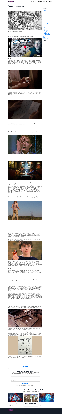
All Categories (45, 9)
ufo (43, 36)
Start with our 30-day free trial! (30, 360)
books (44, 14)
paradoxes (44, 26)
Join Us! (25, 366)
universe (44, 37)
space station (45, 31)
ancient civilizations (46, 11)
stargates (44, 32)
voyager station (45, 38)
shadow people (45, 30)
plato (44, 27)
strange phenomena (46, 33)
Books (41, 1)
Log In (52, 1)
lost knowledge (45, 23)
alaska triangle (45, 10)
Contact (49, 1)
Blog (35, 1)
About (46, 1)
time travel (45, 35)
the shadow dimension (46, 34)
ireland (44, 22)
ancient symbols (45, 13)
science (44, 29)
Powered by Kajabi (51, 412)
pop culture (45, 28)
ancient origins (45, 12)
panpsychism (45, 25)
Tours (44, 1)
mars (44, 24)
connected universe (46, 15)
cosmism (44, 16)
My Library (32, 1)
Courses (38, 1)
